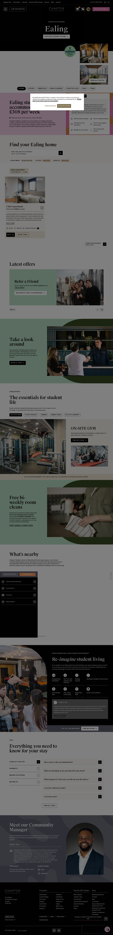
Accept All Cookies (64, 105)
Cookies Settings (50, 105)
